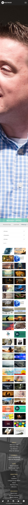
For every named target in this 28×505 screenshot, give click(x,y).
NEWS (14, 464)
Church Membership (14, 457)
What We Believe (14, 451)
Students (14, 478)
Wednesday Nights (14, 468)
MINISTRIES (14, 474)
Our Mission (14, 449)
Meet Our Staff (14, 444)
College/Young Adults (14, 480)
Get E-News (14, 470)
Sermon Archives (14, 495)
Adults (14, 482)
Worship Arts (14, 484)
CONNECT (14, 455)
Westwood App (7, 224)
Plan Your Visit (14, 446)
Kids (14, 476)
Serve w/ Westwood (14, 459)
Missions (14, 487)
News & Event (14, 466)
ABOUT (14, 442)
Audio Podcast (14, 497)
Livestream (16, 224)
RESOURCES (14, 491)
